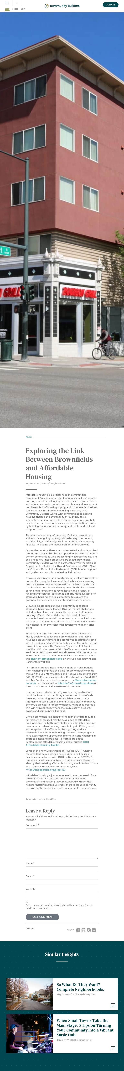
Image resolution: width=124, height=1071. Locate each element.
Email (30, 876)
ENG (7, 9)
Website (31, 889)
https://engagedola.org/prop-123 (46, 769)
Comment (32, 825)
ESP (23, 9)
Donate (110, 5)
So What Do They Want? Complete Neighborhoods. (80, 987)
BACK (30, 928)
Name (30, 863)
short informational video (46, 658)
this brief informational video (75, 683)
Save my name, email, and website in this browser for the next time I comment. (59, 907)
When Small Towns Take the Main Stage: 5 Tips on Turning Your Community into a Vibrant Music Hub (85, 1028)
